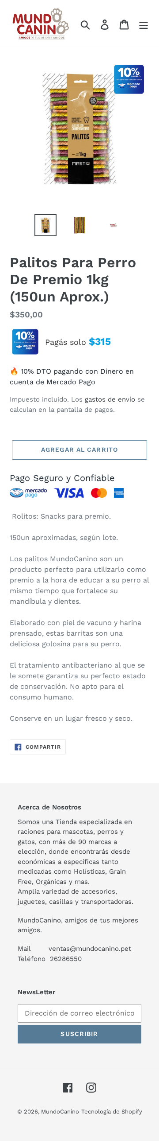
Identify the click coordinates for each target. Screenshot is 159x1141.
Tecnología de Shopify (111, 1111)
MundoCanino (60, 1111)
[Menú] (143, 25)
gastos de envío (110, 399)
